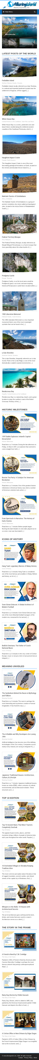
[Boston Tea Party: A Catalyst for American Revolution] (19, 464)
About (35, 1057)
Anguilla (4, 394)
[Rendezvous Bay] (19, 378)
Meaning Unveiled (7, 698)
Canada (4, 160)
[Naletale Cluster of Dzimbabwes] (19, 183)
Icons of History (6, 568)
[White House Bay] (19, 106)
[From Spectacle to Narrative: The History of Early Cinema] (19, 505)
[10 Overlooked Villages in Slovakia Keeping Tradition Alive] (19, 852)
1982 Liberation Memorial (11, 314)
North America (11, 160)
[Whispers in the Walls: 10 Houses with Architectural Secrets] (19, 893)
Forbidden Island (8, 80)
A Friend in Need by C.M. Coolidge (14, 954)
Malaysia (8, 239)
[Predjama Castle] (19, 262)
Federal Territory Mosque (11, 237)
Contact (20, 1057)
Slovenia (9, 278)
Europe (4, 278)
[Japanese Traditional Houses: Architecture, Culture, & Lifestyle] (19, 762)
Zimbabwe (9, 199)
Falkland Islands (7, 317)
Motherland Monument (27, 44)
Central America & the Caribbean (11, 121)
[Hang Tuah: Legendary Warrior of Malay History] (19, 553)
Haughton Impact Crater (11, 158)
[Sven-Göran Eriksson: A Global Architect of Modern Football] (19, 591)
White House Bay (8, 119)
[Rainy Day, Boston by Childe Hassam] (19, 982)
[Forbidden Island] (19, 67)
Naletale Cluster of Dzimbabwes (14, 196)
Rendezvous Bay (8, 391)
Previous (5, 28)
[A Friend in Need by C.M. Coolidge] (19, 941)
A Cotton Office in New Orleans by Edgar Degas (19, 1033)
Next (34, 28)
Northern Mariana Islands (9, 83)
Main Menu (9, 12)
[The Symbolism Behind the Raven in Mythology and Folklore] (19, 680)
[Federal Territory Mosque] (19, 224)
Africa (3, 199)
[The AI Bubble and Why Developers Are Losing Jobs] (19, 721)
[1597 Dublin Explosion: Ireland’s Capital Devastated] (19, 423)
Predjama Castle (9, 44)
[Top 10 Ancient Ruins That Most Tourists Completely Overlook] (19, 811)
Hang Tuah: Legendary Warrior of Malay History (19, 566)
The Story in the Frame (8, 957)
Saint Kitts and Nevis (28, 121)
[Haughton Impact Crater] (19, 144)
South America (16, 317)
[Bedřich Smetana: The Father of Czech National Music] (19, 632)
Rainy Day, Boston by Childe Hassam (15, 995)
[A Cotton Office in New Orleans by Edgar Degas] (19, 1020)
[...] (27, 90)
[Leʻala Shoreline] (19, 339)
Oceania (19, 83)
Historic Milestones (7, 441)
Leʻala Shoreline (8, 353)
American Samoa (7, 355)
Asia (3, 239)
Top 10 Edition (6, 830)
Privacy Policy (28, 1057)
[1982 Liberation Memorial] (19, 301)
